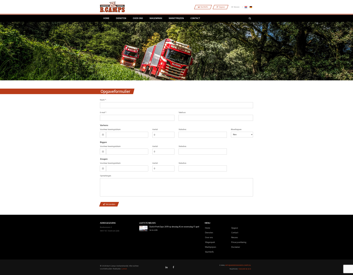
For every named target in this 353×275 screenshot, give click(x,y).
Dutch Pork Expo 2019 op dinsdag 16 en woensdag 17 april (174, 226)
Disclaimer (235, 246)
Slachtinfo (209, 251)
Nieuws (236, 7)
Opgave (234, 227)
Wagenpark (210, 241)
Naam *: (103, 100)
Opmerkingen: (105, 176)
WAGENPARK (155, 18)
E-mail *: (103, 112)
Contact (234, 232)
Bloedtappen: (236, 129)
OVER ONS (138, 18)
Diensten (209, 232)
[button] (109, 204)
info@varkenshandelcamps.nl (238, 265)
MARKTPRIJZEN (176, 18)
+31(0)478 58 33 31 (244, 269)
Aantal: (155, 129)
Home (207, 227)
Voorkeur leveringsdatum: (110, 129)
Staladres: (183, 129)
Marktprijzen (210, 246)
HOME (106, 18)
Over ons (209, 237)
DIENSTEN (121, 18)
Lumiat (124, 269)
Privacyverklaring (238, 241)
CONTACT (195, 18)
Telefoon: (182, 112)
